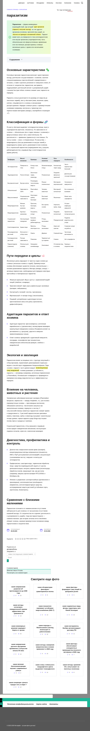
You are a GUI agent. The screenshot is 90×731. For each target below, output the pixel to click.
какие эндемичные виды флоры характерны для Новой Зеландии (71, 608)
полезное (67, 3)
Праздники (40, 3)
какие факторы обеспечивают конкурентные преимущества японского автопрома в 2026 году (71, 648)
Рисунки (59, 3)
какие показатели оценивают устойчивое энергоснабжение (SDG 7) (45, 608)
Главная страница (12, 9)
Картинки (30, 3)
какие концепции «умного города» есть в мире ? (18, 683)
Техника (77, 3)
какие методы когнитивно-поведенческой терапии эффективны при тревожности (18, 609)
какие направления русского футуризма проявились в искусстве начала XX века (18, 647)
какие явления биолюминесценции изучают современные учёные (18, 667)
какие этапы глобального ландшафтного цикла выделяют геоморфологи (45, 667)
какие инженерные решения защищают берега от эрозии (18, 628)
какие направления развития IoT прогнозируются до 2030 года (18, 590)
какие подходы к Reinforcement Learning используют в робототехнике (45, 629)
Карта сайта (41, 704)
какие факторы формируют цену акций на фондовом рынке (71, 589)
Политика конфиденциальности (20, 704)
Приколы (50, 3)
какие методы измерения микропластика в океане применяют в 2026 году (45, 647)
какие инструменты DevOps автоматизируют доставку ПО (72, 628)
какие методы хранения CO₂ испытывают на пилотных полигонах (71, 667)
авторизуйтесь (12, 549)
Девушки (21, 3)
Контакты (53, 704)
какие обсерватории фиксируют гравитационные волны (45, 589)
